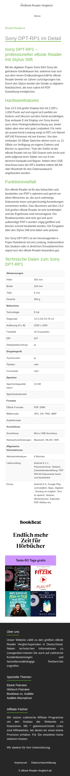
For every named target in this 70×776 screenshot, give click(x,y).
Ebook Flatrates (17, 685)
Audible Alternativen (19, 698)
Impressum (20, 762)
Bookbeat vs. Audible (20, 693)
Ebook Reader (14, 28)
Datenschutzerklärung (43, 762)
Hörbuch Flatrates (18, 689)
